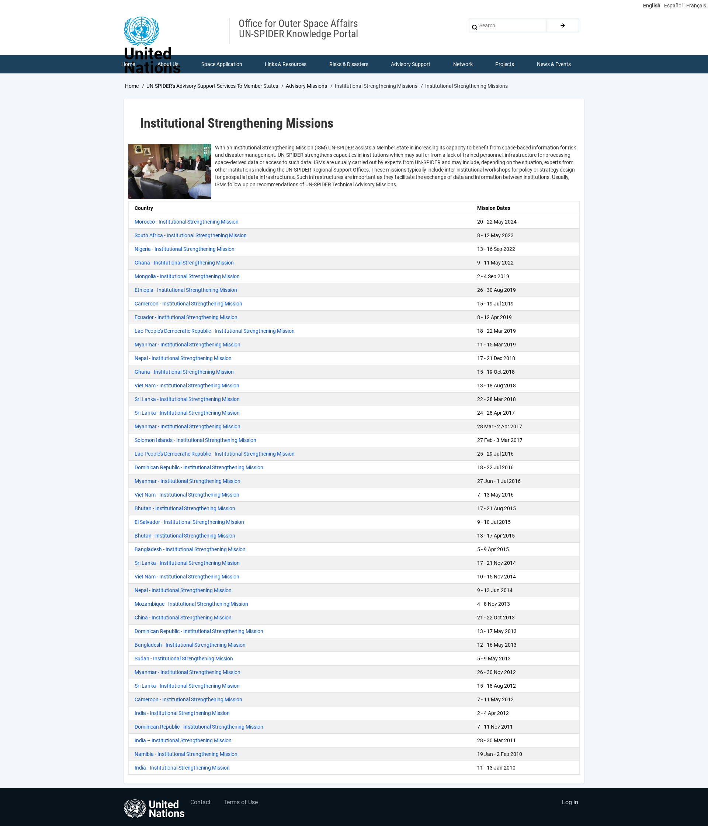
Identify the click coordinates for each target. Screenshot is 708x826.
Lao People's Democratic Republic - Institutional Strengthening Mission (215, 331)
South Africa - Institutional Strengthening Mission (191, 235)
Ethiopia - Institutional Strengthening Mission (186, 290)
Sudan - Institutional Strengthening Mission (184, 658)
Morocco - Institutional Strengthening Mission (187, 222)
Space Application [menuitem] (221, 64)
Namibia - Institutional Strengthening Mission (186, 754)
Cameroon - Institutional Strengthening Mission (188, 304)
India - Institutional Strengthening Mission (182, 713)
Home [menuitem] (128, 64)
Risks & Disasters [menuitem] (348, 64)
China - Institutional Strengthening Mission (183, 618)
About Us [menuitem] (167, 64)
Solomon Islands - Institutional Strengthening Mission (195, 440)
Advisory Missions (306, 86)
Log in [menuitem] (570, 802)
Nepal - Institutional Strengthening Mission (183, 358)
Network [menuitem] (463, 64)
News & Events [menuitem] (554, 64)
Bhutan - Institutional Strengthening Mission (185, 508)
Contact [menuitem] (200, 802)
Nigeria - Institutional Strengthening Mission (185, 249)
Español (673, 5)
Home (132, 86)
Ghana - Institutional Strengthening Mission (184, 263)
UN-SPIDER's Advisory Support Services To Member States (212, 86)
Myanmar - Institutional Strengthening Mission (187, 345)
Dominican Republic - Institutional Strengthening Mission (199, 467)
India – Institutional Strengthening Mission (183, 740)
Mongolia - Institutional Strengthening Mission (187, 276)
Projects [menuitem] (504, 64)
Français (696, 5)
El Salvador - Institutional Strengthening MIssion (189, 522)
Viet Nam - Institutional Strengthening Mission (187, 385)
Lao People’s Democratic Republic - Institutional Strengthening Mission (215, 454)
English (651, 5)
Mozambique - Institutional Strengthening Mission (191, 604)
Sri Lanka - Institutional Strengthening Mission (187, 399)
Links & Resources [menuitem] (285, 64)
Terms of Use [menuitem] (240, 802)
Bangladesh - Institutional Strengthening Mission (190, 549)
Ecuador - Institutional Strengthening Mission (186, 317)
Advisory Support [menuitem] (410, 64)
